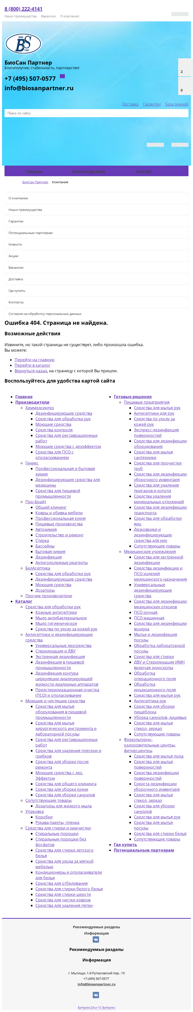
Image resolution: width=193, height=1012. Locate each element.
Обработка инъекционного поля (155, 687)
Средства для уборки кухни (61, 789)
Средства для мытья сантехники (153, 454)
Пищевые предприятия (147, 402)
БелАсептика (37, 568)
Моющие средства (53, 424)
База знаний (176, 104)
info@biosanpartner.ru (39, 88)
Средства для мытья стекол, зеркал (153, 725)
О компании (69, 16)
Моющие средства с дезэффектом (68, 446)
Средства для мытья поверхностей (153, 764)
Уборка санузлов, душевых (160, 717)
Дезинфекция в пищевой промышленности (59, 664)
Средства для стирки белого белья (69, 889)
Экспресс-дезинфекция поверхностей (156, 432)
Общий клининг (51, 507)
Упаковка (34, 811)
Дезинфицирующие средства (63, 413)
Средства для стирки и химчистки (58, 828)
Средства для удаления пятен (64, 905)
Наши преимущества (21, 16)
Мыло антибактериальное (61, 618)
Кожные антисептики (56, 612)
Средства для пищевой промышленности (57, 493)
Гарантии (152, 104)
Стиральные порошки (56, 833)
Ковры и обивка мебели (59, 513)
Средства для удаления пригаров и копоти (156, 487)
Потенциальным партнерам (31, 233)
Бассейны (45, 546)
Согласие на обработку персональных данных (45, 313)
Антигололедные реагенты (61, 562)
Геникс (31, 463)
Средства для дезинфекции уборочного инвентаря (160, 476)
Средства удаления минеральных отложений (159, 498)
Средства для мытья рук (157, 407)
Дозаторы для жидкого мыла (63, 806)
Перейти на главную (35, 359)
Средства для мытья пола (158, 756)
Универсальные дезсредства (63, 645)
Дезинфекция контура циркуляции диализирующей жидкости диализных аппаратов (66, 678)
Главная (34, 171)
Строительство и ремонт (59, 535)
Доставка (130, 104)
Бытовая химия (50, 551)
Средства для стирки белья (160, 833)
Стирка (42, 540)
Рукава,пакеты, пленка (57, 822)
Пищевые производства (59, 524)
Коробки (44, 817)
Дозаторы (45, 590)
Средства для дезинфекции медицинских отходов (160, 604)
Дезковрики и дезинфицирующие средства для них (153, 535)
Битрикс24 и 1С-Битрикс (96, 1007)
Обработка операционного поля (155, 675)
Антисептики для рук (154, 413)
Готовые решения (133, 396)
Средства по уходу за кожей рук (66, 629)
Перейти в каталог (33, 365)
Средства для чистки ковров (62, 900)
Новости (15, 244)
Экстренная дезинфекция (60, 656)
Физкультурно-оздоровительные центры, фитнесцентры (150, 745)
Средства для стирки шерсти (63, 894)
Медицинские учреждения (150, 551)
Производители (88, 171)
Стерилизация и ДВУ (55, 651)
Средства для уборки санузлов (65, 795)
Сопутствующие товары (48, 800)
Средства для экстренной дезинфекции (158, 559)
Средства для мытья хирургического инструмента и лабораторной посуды (65, 728)
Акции (13, 256)
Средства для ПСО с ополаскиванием (54, 454)
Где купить (17, 290)
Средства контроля (54, 430)
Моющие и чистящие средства (55, 701)
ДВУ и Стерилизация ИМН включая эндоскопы (159, 664)
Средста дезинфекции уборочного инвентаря (157, 786)
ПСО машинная (149, 618)
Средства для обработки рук (63, 419)
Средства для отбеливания (61, 883)
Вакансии (48, 16)
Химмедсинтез (39, 407)
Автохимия (46, 529)
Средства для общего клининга (65, 784)
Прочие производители (48, 596)
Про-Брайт (35, 501)
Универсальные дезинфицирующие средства (153, 590)
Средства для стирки (154, 656)
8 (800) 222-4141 (23, 8)
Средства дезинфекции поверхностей (156, 775)
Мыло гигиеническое (56, 623)
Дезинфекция (48, 557)
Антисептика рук (150, 701)
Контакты (16, 302)
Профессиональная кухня (60, 518)
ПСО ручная (146, 612)
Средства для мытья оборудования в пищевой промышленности (60, 712)
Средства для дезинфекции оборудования (160, 443)
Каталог (144, 171)
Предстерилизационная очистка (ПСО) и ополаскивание (67, 692)
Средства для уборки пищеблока (154, 709)
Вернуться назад (31, 371)
